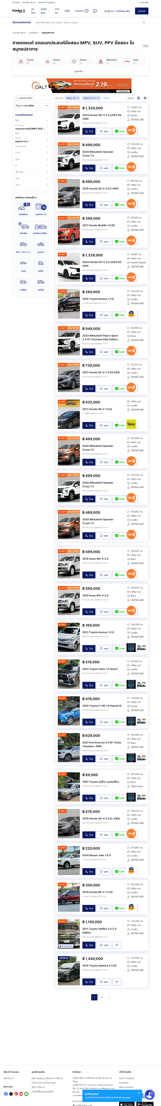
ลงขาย (141, 11)
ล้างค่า (106, 98)
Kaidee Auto (29, 2)
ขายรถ (57, 11)
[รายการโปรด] (86, 11)
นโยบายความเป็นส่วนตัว (44, 1082)
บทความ (79, 11)
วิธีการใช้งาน (38, 1087)
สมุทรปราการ (48, 32)
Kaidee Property (46, 2)
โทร (91, 131)
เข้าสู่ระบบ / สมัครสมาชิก (117, 11)
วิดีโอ (67, 11)
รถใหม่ (33, 11)
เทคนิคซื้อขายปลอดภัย (42, 1091)
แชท (106, 131)
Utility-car (71, 98)
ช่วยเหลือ (143, 2)
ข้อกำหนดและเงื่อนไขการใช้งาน (47, 1078)
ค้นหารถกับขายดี (22, 22)
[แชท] (95, 11)
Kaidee (16, 2)
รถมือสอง (44, 11)
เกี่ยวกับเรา (8, 1078)
